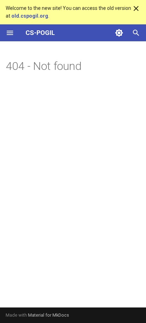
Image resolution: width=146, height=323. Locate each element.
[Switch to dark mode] (119, 33)
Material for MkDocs (48, 315)
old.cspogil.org (29, 16)
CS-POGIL (40, 32)
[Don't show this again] (136, 8)
